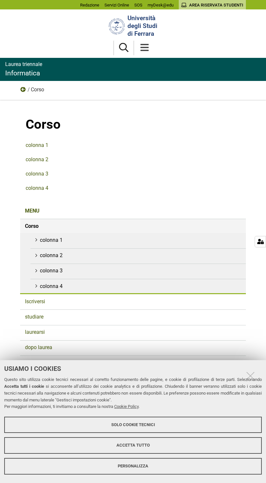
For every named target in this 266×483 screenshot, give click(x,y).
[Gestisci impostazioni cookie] (260, 241)
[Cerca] (124, 48)
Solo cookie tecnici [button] (133, 424)
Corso (32, 226)
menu (23, 91)
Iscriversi (35, 301)
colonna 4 (37, 188)
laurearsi (35, 332)
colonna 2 (37, 159)
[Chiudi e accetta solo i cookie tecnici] (250, 376)
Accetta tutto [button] (133, 445)
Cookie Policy (126, 406)
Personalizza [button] (133, 465)
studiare (34, 317)
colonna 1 (37, 145)
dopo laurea (38, 347)
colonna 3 (37, 174)
